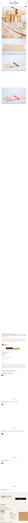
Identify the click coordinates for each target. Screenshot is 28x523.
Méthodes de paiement (12, 518)
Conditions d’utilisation (12, 516)
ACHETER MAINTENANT (16, 348)
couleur (3, 343)
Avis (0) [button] (3, 369)
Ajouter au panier (9, 348)
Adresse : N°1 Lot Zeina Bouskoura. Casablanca (6, 509)
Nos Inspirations (2, 518)
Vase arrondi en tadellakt (5, 489)
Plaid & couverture (10, 333)
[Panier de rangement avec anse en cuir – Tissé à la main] (14, 387)
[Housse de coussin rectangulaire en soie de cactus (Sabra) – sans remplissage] (14, 416)
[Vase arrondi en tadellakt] (14, 475)
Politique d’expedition (12, 517)
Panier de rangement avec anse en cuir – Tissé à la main (9, 401)
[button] (26, 2)
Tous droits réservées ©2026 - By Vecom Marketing (6, 522)
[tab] (14, 354)
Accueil (2, 333)
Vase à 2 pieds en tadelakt (5, 460)
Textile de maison (6, 333)
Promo (2, 459)
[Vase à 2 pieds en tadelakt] (14, 446)
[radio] (2, 344)
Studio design (2, 517)
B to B (1, 516)
